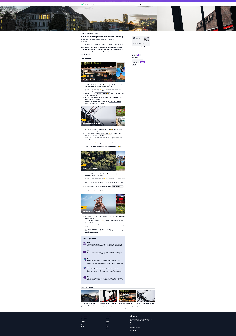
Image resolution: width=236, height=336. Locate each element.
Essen (96, 33)
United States (84, 318)
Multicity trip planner (135, 327)
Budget (141, 59)
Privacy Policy (133, 326)
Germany (90, 33)
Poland (82, 326)
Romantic (142, 62)
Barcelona (108, 324)
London (107, 318)
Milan (107, 326)
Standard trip (135, 59)
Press (131, 324)
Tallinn (107, 328)
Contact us (132, 322)
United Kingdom (84, 319)
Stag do (134, 64)
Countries (83, 33)
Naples (107, 321)
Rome (107, 323)
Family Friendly (135, 62)
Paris (107, 319)
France (82, 328)
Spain (82, 324)
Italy (82, 323)
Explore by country (143, 4)
